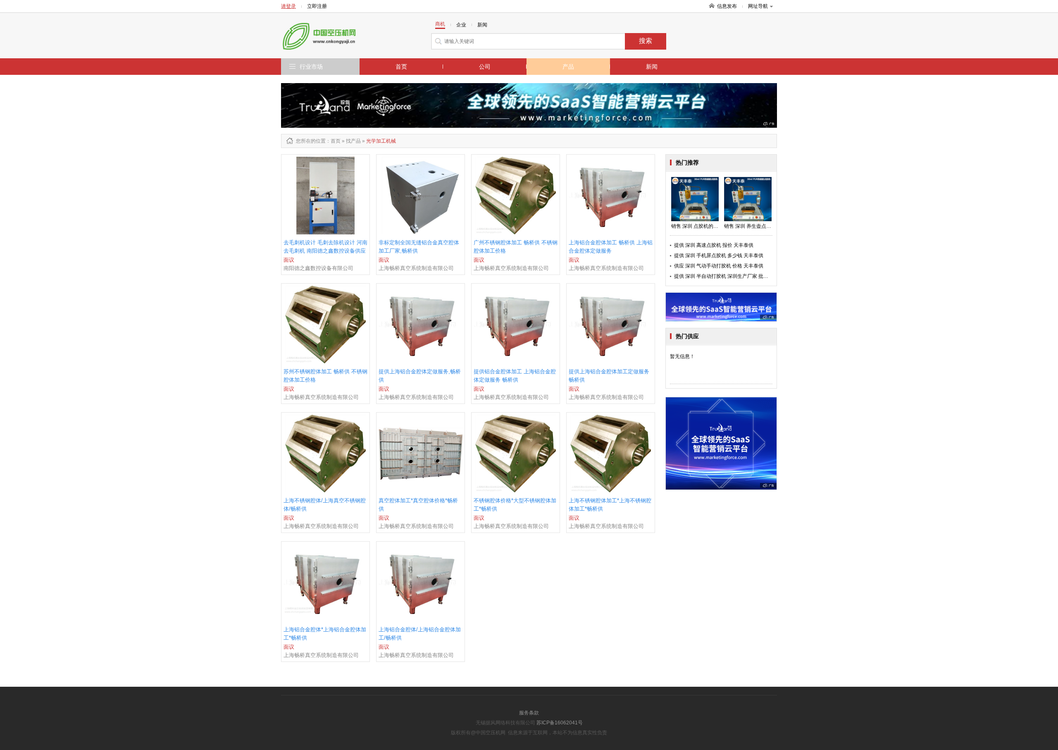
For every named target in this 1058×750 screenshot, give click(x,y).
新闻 (652, 66)
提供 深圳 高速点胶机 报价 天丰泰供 (713, 245)
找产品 (353, 141)
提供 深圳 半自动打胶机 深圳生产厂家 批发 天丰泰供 (731, 276)
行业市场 (311, 66)
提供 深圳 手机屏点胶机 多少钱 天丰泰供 (718, 255)
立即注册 (317, 6)
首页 (401, 66)
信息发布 (727, 6)
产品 (568, 66)
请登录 (288, 6)
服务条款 (529, 713)
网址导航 (758, 6)
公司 (485, 66)
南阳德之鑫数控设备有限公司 (318, 268)
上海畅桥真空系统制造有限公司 (416, 268)
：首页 (333, 141)
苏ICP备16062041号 (559, 723)
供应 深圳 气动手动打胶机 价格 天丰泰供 (718, 266)
